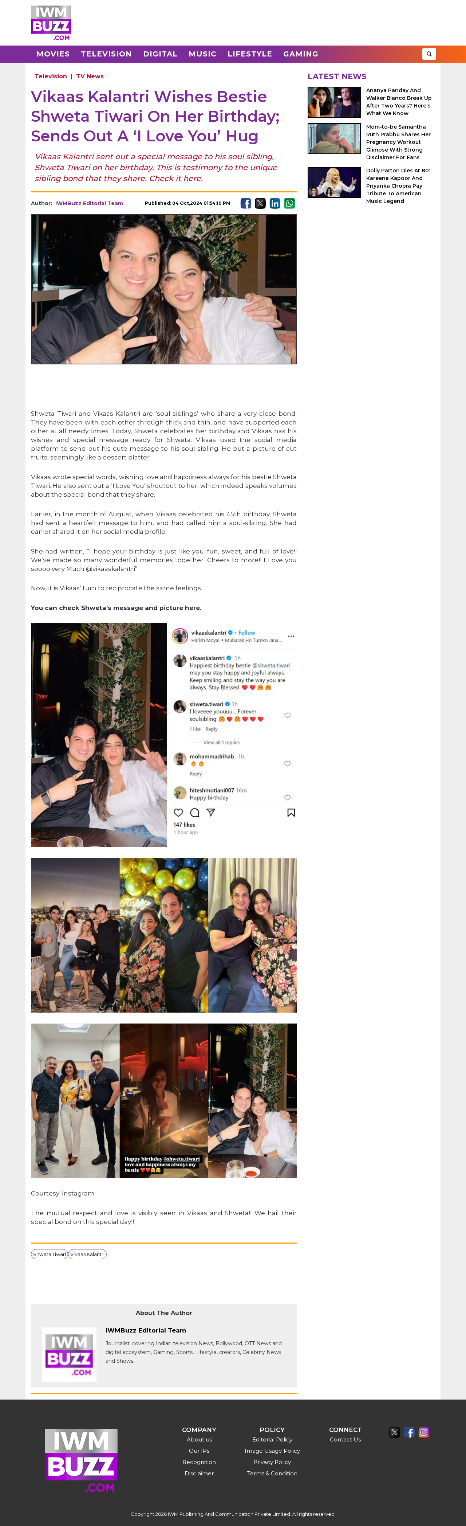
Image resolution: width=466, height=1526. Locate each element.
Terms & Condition (272, 1473)
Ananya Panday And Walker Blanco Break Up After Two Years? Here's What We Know (399, 102)
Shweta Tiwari (49, 1254)
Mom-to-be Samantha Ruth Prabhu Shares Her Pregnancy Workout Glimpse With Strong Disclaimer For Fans (398, 142)
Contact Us (345, 1439)
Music (203, 54)
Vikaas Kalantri (87, 1254)
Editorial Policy (272, 1439)
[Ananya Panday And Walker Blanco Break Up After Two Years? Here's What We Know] (334, 102)
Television (106, 54)
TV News (90, 76)
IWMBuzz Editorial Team (89, 203)
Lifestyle (250, 54)
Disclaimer (199, 1473)
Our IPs (199, 1450)
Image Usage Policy (272, 1450)
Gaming (301, 54)
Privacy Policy (272, 1462)
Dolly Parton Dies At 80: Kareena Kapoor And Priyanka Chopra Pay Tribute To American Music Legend (398, 185)
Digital (160, 54)
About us (199, 1439)
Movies (53, 54)
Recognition (199, 1462)
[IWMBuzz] (51, 22)
